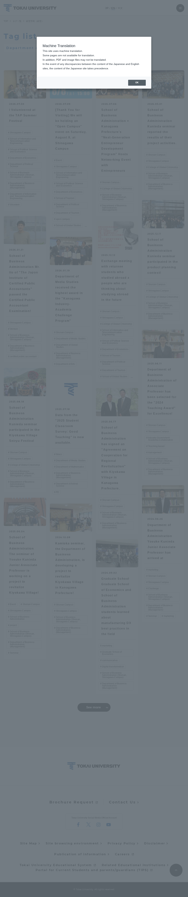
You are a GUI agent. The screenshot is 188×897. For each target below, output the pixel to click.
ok (137, 82)
